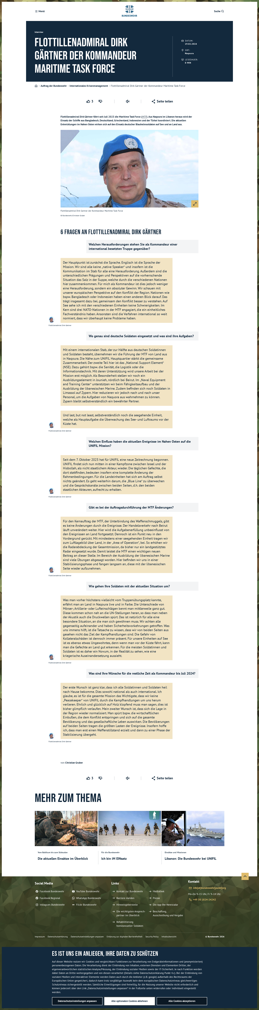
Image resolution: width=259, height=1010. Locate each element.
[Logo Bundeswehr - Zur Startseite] (129, 11)
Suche (217, 11)
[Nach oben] (245, 876)
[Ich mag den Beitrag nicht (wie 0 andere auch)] (101, 101)
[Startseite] (36, 86)
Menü (42, 11)
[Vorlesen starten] (127, 101)
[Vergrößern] (194, 203)
